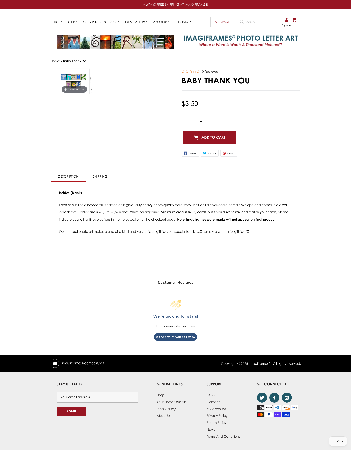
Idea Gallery (135, 22)
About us (160, 22)
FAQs (211, 395)
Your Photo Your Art (100, 22)
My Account (216, 409)
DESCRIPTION (68, 176)
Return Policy (216, 423)
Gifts (72, 22)
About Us (163, 416)
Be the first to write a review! (175, 337)
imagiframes (258, 363)
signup (71, 411)
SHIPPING (100, 176)
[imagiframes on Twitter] (262, 398)
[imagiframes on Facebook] (274, 398)
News (211, 429)
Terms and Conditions (223, 436)
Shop (57, 22)
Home (55, 61)
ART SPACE (222, 21)
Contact (213, 402)
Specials (182, 22)
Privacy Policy (217, 416)
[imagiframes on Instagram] (287, 398)
